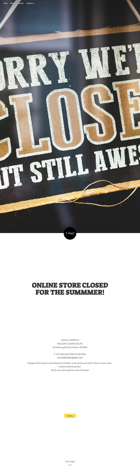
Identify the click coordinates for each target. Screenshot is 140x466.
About (13, 3)
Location (21, 3)
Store (6, 3)
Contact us (30, 3)
